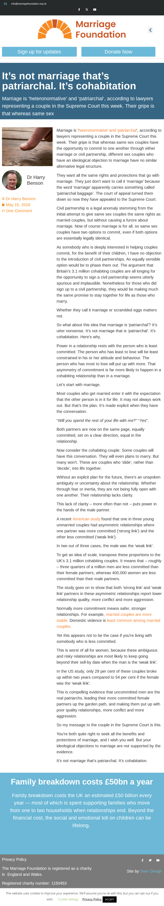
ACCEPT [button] (109, 899)
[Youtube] (95, 9)
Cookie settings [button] (68, 899)
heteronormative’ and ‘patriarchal (107, 130)
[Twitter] (150, 860)
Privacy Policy (14, 859)
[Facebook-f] (79, 9)
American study (86, 519)
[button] (150, 30)
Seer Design (151, 871)
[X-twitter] (87, 9)
